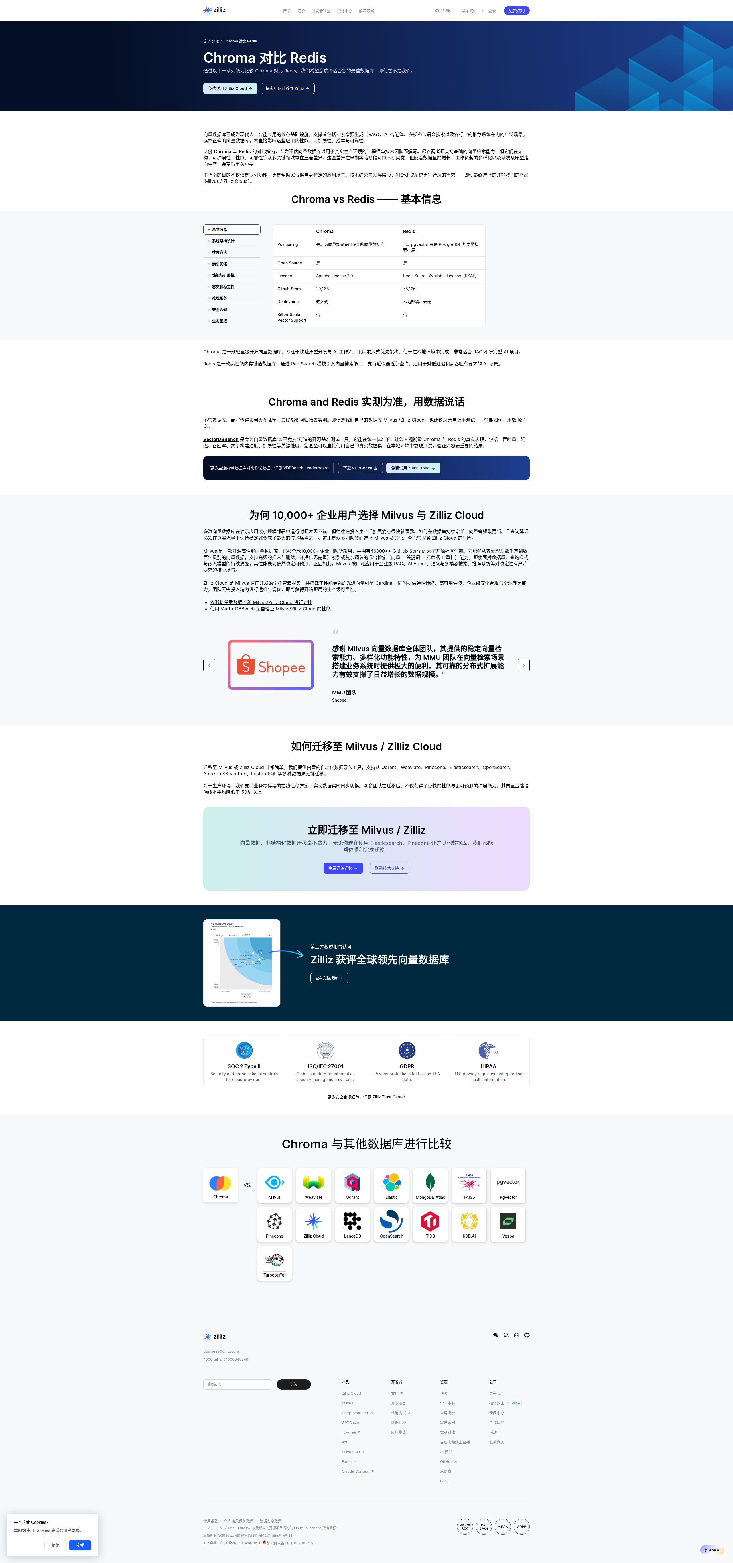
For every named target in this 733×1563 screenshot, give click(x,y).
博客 (444, 1393)
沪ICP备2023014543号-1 (239, 1543)
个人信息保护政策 (239, 1521)
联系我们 (469, 10)
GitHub (446, 1461)
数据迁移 (398, 1422)
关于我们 (496, 1393)
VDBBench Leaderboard (306, 467)
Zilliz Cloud (235, 181)
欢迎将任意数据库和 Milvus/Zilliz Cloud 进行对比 (261, 602)
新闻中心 (496, 1412)
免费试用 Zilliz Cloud (227, 88)
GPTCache (351, 1422)
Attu (346, 1442)
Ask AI (714, 1550)
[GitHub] (527, 1335)
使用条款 (210, 1521)
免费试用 (517, 10)
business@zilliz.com (221, 1351)
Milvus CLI (351, 1451)
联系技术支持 (387, 868)
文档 (395, 1393)
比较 (215, 41)
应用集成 (398, 1432)
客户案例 (447, 1422)
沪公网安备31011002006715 (290, 1543)
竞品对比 (447, 1432)
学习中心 (447, 1403)
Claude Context (356, 1471)
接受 (80, 1545)
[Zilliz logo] (214, 10)
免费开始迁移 (340, 868)
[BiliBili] (516, 1335)
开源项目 (398, 1403)
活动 (493, 1432)
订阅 (293, 1384)
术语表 (445, 1471)
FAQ (444, 1481)
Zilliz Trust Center (389, 1096)
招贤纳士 (496, 1403)
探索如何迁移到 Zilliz (285, 88)
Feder (347, 1461)
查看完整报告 (326, 977)
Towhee (349, 1432)
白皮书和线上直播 (455, 1442)
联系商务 (496, 1442)
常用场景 (447, 1412)
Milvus (212, 181)
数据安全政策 (270, 1521)
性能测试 (398, 1412)
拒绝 (56, 1545)
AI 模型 (446, 1451)
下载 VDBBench (357, 468)
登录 (492, 10)
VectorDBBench (221, 439)
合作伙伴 (496, 1422)
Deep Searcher (355, 1412)
